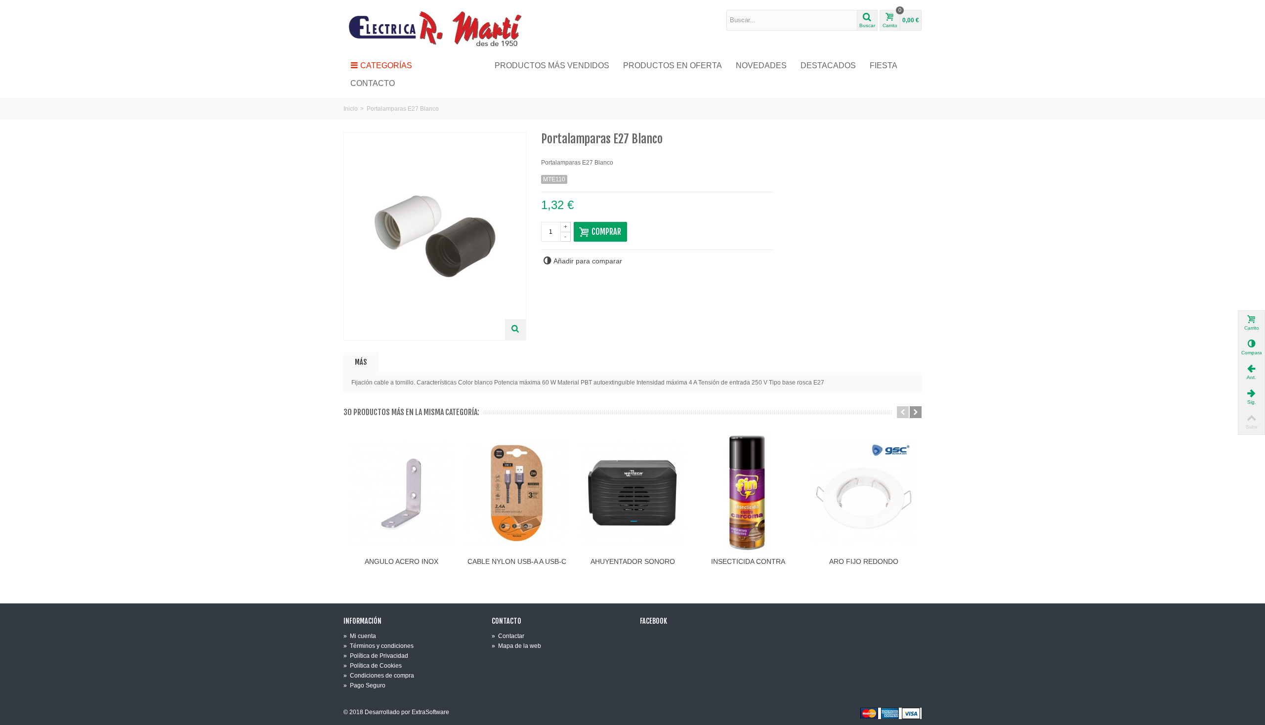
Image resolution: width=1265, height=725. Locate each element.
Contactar (508, 636)
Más (361, 362)
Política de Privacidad (375, 655)
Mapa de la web (516, 645)
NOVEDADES (761, 65)
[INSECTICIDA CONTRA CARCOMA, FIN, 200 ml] (748, 493)
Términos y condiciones (378, 645)
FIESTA (883, 65)
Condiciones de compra (378, 675)
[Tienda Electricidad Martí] (434, 28)
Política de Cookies (372, 665)
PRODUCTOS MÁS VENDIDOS (552, 65)
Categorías (386, 65)
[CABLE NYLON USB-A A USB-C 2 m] (517, 493)
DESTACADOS (828, 65)
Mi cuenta (359, 636)
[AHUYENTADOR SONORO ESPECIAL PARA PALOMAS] (632, 493)
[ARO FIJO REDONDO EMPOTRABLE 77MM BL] (864, 493)
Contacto (506, 621)
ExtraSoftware (430, 712)
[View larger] (515, 329)
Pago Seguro (364, 685)
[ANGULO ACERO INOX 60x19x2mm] (401, 493)
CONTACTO (372, 83)
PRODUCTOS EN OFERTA (672, 65)
